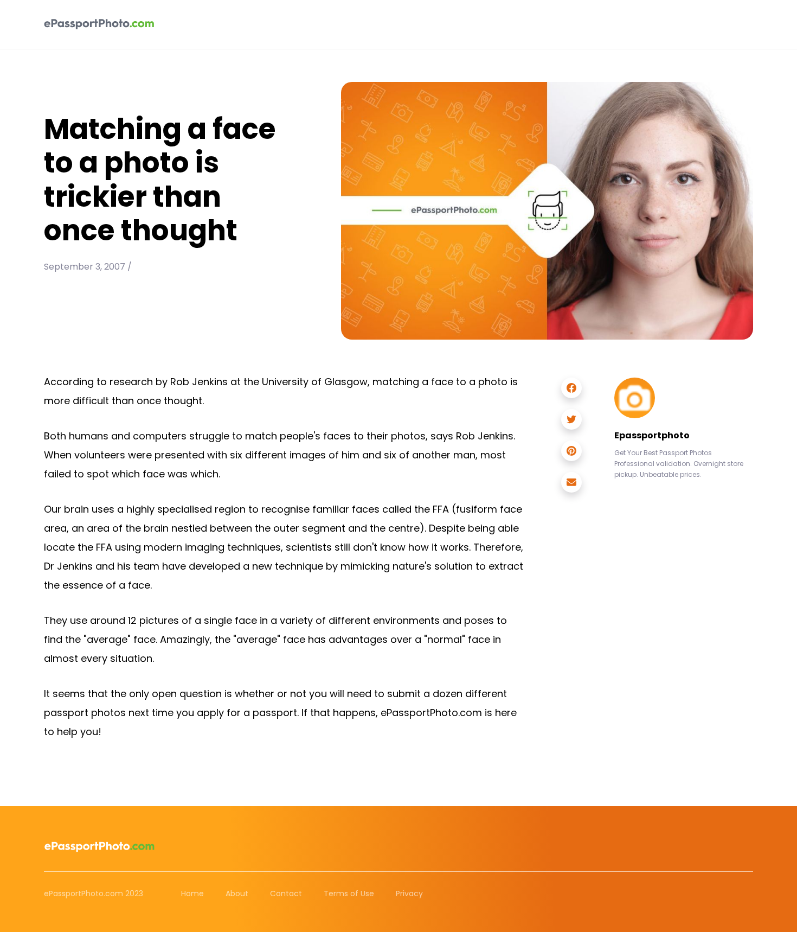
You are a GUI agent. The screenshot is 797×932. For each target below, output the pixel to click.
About (237, 893)
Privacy (409, 893)
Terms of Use (349, 893)
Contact (286, 893)
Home (192, 893)
